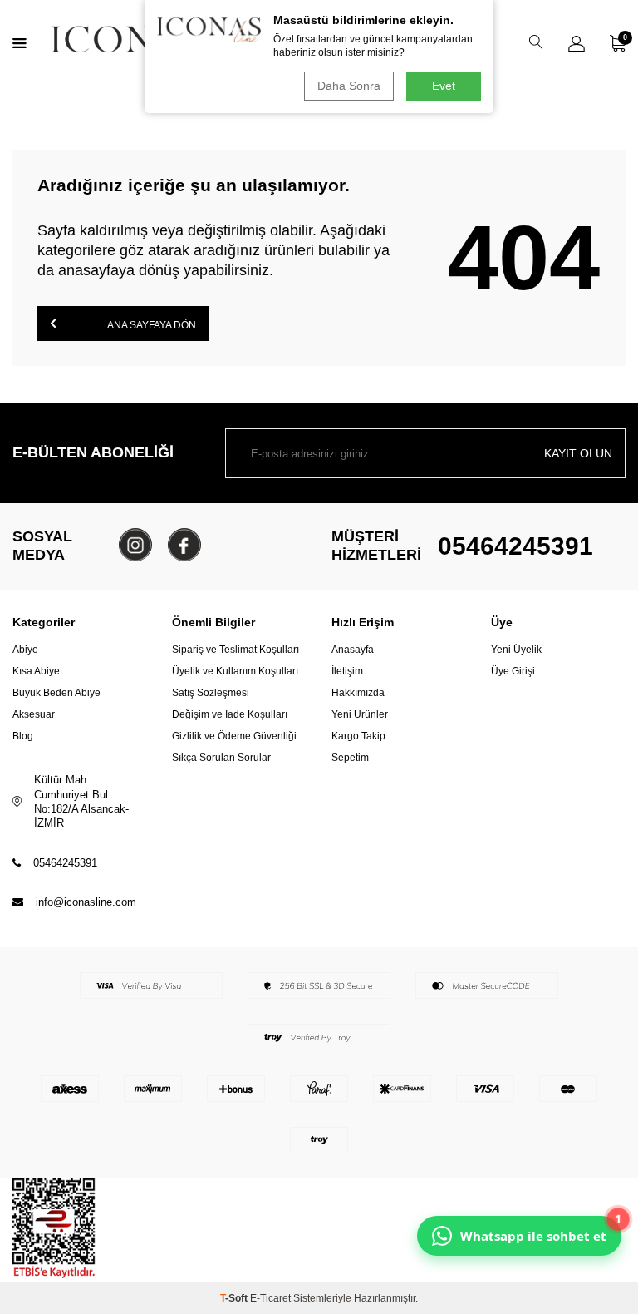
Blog (22, 736)
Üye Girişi (513, 671)
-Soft (235, 1298)
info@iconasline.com (86, 902)
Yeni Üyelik (516, 649)
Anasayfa (352, 649)
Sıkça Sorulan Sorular (221, 757)
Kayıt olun (578, 453)
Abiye (25, 649)
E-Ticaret (270, 1298)
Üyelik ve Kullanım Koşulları (235, 671)
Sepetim (350, 757)
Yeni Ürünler (359, 714)
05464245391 (515, 546)
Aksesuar (33, 714)
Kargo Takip (358, 736)
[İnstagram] (135, 544)
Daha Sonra (348, 85)
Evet (443, 85)
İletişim (347, 671)
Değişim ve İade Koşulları (229, 714)
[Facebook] (184, 544)
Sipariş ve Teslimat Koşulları (235, 649)
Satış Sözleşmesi (210, 693)
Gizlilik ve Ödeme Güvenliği (234, 736)
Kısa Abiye (36, 671)
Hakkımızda (358, 693)
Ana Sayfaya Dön (151, 325)
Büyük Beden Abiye (56, 693)
